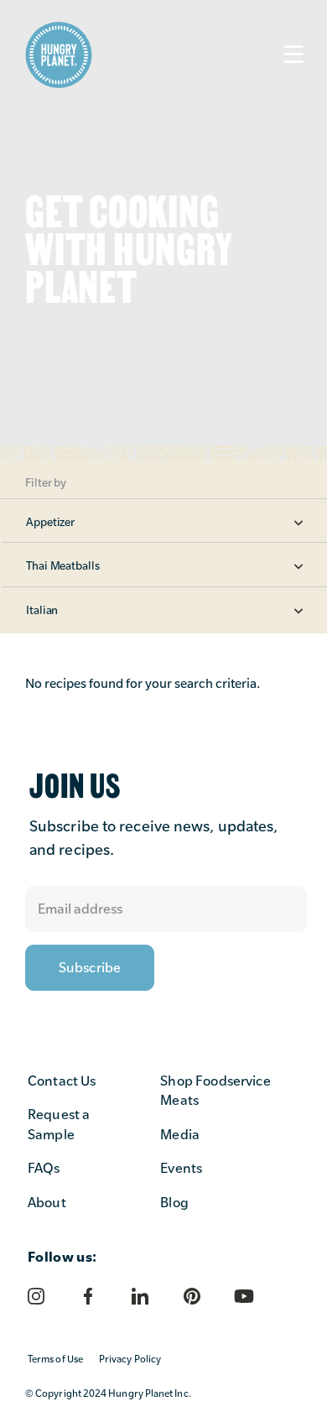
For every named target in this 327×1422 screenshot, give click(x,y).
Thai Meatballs (63, 565)
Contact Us (62, 1081)
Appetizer (50, 522)
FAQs (44, 1168)
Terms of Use (55, 1359)
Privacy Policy (130, 1359)
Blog (174, 1203)
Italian (42, 610)
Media (180, 1135)
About (47, 1203)
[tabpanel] (163, 230)
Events (181, 1168)
